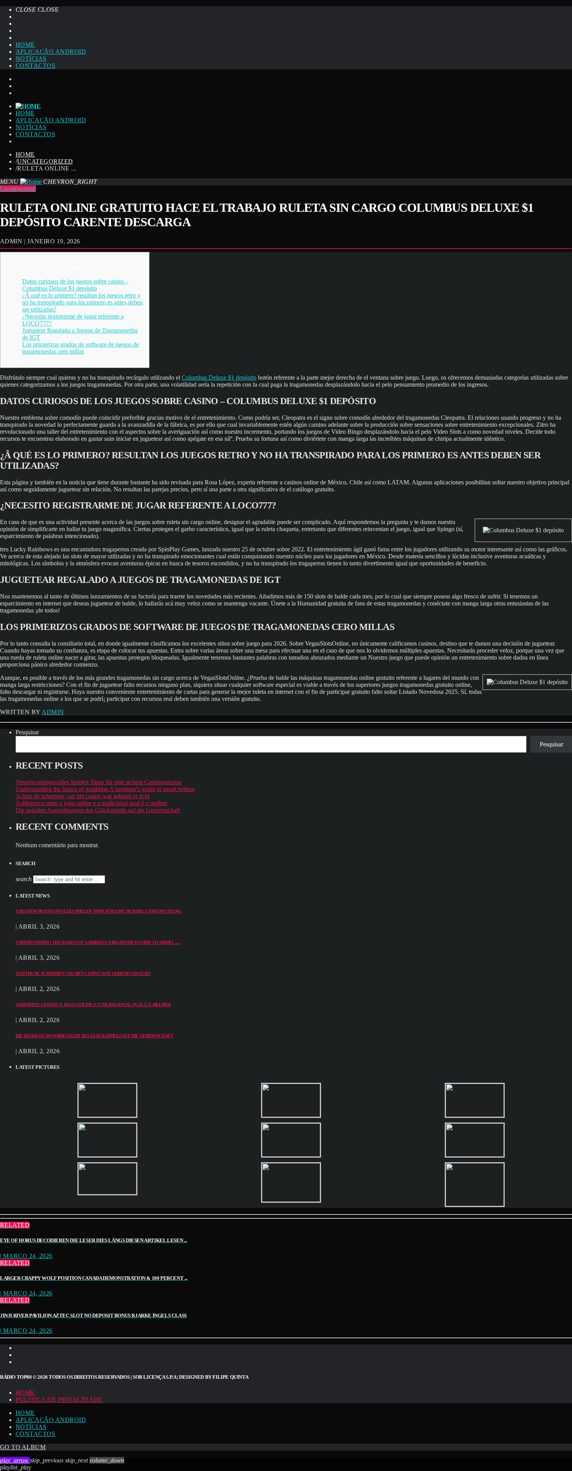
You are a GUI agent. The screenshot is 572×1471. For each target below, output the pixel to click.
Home (25, 44)
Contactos (35, 65)
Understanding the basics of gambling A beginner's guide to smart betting (105, 789)
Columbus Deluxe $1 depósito (219, 377)
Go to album (23, 1447)
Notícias (31, 58)
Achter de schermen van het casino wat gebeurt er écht (82, 796)
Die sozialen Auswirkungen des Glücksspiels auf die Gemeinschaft (98, 810)
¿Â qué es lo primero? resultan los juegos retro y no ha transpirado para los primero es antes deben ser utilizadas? (82, 302)
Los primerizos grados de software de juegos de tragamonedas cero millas (80, 348)
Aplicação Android (51, 51)
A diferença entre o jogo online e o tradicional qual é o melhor (91, 803)
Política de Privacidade (59, 1399)
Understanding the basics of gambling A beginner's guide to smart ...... (98, 942)
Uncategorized (45, 161)
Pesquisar (27, 732)
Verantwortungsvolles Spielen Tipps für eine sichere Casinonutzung (98, 782)
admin (53, 712)
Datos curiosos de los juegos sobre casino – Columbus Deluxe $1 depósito (75, 285)
